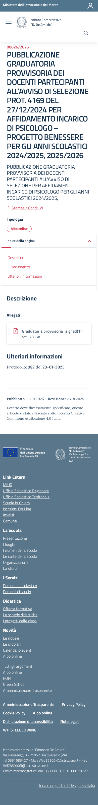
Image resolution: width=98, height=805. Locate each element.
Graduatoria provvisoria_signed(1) (52, 331)
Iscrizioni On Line (17, 509)
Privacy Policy (73, 704)
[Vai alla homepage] (22, 22)
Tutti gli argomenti (18, 666)
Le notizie (11, 638)
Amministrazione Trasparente (27, 690)
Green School (14, 684)
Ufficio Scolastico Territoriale (26, 497)
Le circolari (12, 644)
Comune (10, 521)
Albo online (19, 228)
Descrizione (17, 258)
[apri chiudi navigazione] (9, 22)
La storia (10, 568)
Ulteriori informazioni (25, 276)
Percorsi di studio (17, 592)
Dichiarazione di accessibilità (28, 721)
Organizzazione (15, 562)
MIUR (7, 485)
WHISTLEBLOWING (19, 730)
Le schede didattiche (20, 615)
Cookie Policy (14, 713)
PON (7, 678)
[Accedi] (90, 6)
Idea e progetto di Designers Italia (67, 785)
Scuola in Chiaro (16, 503)
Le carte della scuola (20, 556)
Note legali (69, 721)
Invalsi (8, 515)
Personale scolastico (20, 586)
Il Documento (19, 267)
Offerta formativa (17, 609)
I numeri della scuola (20, 550)
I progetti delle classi (20, 621)
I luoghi (9, 544)
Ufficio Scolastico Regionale (26, 491)
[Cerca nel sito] (86, 33)
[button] (49, 241)
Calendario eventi (17, 650)
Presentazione (15, 538)
